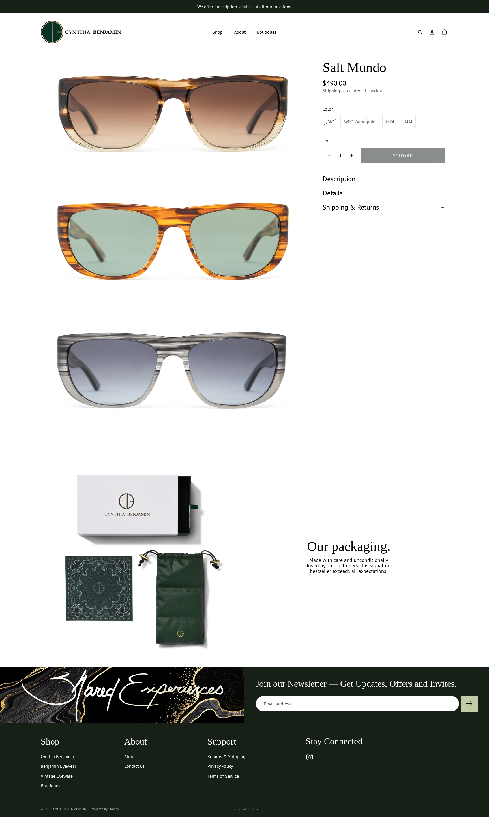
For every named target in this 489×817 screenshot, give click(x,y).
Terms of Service (223, 776)
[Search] (420, 32)
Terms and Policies (244, 809)
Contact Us (134, 766)
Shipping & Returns (351, 207)
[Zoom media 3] (173, 373)
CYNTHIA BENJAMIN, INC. (71, 809)
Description (339, 178)
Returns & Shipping (226, 756)
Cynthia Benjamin (57, 756)
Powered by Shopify (105, 809)
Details (333, 193)
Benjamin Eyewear (58, 766)
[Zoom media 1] (173, 114)
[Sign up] (469, 704)
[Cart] (444, 32)
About (130, 756)
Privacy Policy (220, 766)
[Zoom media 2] (173, 244)
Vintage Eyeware (57, 776)
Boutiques (50, 785)
